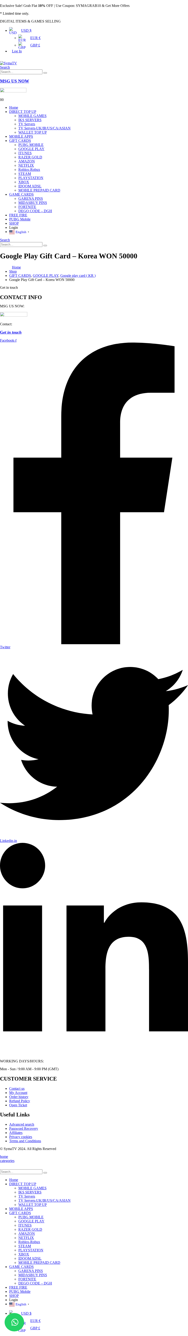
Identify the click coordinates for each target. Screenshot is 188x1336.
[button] (14, 1322)
